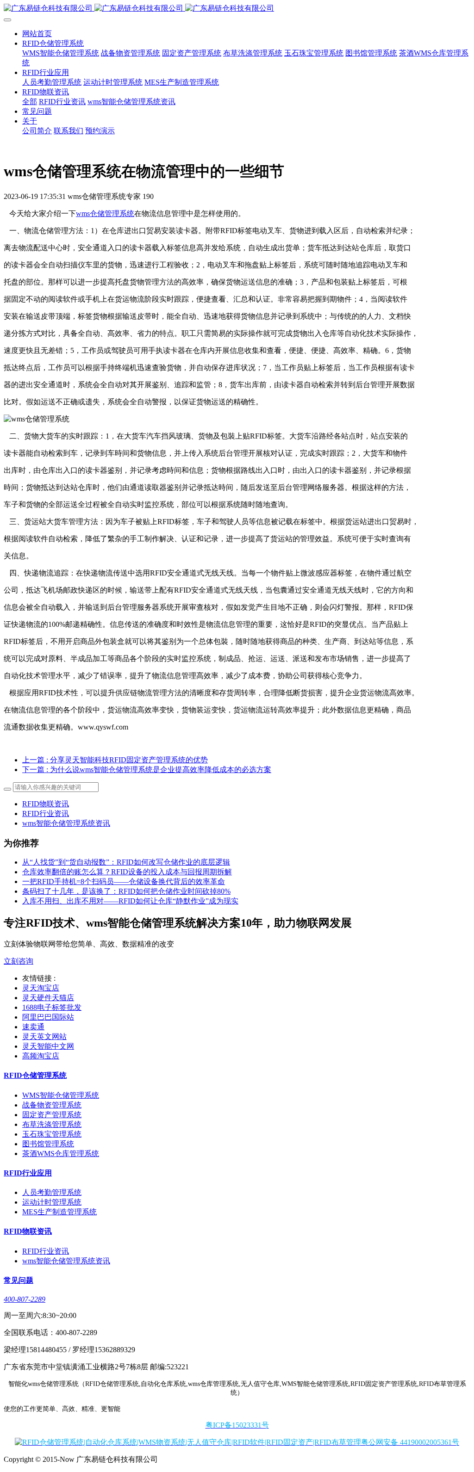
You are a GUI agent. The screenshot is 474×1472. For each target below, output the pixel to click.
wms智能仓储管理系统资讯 (66, 823)
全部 (29, 101)
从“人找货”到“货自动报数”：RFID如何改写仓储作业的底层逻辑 (126, 862)
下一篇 (146, 769)
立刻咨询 (18, 961)
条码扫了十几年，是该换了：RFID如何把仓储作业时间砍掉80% (126, 891)
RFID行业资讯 (45, 813)
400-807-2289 (24, 1299)
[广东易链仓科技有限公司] (237, 8)
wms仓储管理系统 (105, 213)
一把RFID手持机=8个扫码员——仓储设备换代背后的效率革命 (123, 881)
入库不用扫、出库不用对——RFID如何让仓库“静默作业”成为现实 (130, 901)
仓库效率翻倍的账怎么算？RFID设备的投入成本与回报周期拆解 (127, 872)
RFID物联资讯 (45, 804)
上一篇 (115, 760)
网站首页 (37, 33)
